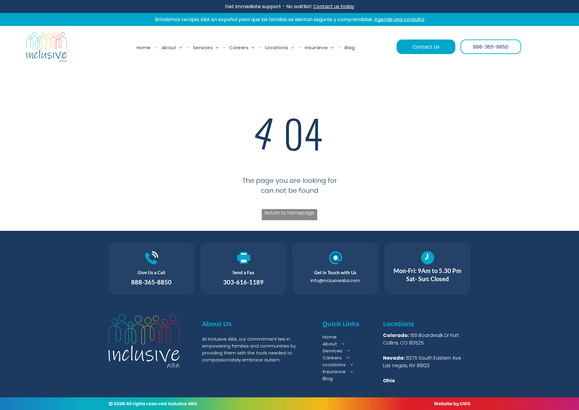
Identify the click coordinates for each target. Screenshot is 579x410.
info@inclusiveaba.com (335, 281)
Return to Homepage (289, 212)
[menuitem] (144, 47)
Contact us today (333, 6)
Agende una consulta (399, 19)
